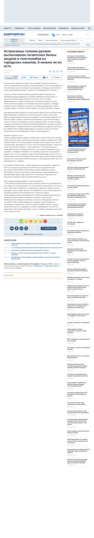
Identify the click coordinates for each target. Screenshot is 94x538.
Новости (7, 28)
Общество (14, 41)
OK (88, 44)
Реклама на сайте (77, 28)
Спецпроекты (63, 28)
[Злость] (45, 221)
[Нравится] (21, 221)
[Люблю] (31, 221)
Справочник (19, 28)
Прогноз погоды (49, 28)
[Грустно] (40, 221)
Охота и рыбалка (34, 28)
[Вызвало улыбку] (26, 221)
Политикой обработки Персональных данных (48, 44)
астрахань (31, 234)
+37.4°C (57, 35)
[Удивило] (36, 221)
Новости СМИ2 (8, 275)
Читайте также (10, 240)
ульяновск (39, 234)
